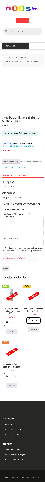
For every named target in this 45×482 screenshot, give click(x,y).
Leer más (11, 332)
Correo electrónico (10, 238)
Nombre (6, 229)
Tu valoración (8, 216)
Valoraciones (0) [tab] (21, 175)
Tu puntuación (8, 214)
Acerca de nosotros (13, 450)
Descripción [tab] (7, 175)
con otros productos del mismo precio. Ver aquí (18, 145)
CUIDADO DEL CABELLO (17, 167)
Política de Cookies (12, 434)
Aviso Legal (9, 424)
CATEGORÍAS (10, 46)
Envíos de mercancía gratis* (16, 454)
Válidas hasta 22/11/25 (14, 459)
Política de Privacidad (13, 429)
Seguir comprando (10, 161)
